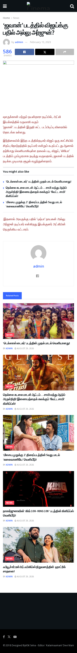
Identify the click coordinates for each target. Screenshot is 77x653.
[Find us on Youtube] (15, 637)
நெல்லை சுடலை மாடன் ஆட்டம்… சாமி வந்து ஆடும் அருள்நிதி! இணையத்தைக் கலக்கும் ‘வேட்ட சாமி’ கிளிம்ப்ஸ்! (36, 192)
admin (19, 42)
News (16, 18)
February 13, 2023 (40, 42)
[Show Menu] (5, 6)
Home (6, 18)
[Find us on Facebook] (4, 637)
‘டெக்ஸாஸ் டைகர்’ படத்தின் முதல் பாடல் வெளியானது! (38, 181)
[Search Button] (72, 6)
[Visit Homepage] (38, 6)
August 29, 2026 (25, 348)
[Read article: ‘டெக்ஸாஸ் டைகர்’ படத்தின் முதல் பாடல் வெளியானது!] (38, 321)
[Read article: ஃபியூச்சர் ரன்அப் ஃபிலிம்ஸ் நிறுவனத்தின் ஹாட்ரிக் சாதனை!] (38, 545)
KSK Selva (31, 645)
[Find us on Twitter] (9, 637)
